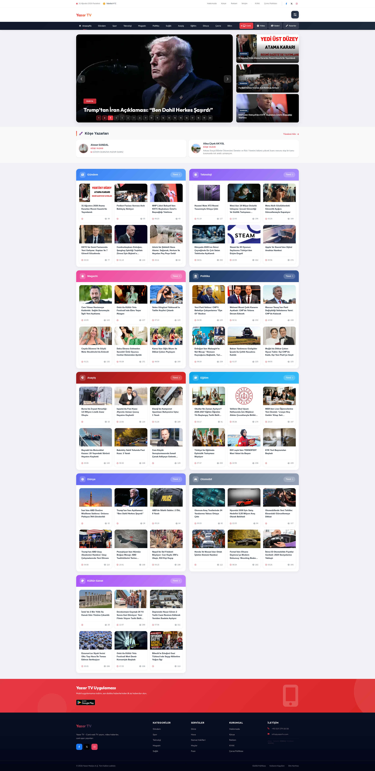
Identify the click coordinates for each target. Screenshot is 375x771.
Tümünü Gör (289, 134)
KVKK (257, 3)
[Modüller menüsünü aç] (295, 14)
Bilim (229, 25)
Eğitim (193, 25)
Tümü (175, 174)
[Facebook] (286, 3)
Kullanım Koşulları (277, 766)
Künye (223, 3)
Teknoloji (127, 25)
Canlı (248, 25)
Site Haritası (293, 766)
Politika (156, 25)
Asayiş (181, 25)
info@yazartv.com (280, 734)
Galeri (277, 25)
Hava (193, 734)
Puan (193, 751)
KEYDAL (283, 741)
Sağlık (168, 25)
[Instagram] (296, 3)
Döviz (193, 729)
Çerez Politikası (270, 3)
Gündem (102, 25)
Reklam (234, 3)
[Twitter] (291, 3)
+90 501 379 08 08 (280, 728)
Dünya (206, 25)
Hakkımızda (212, 3)
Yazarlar (292, 25)
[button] (227, 79)
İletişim (244, 3)
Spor (114, 25)
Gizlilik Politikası (259, 766)
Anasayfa (86, 25)
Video (262, 25)
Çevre (218, 25)
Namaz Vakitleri (198, 740)
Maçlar (194, 745)
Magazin (142, 25)
